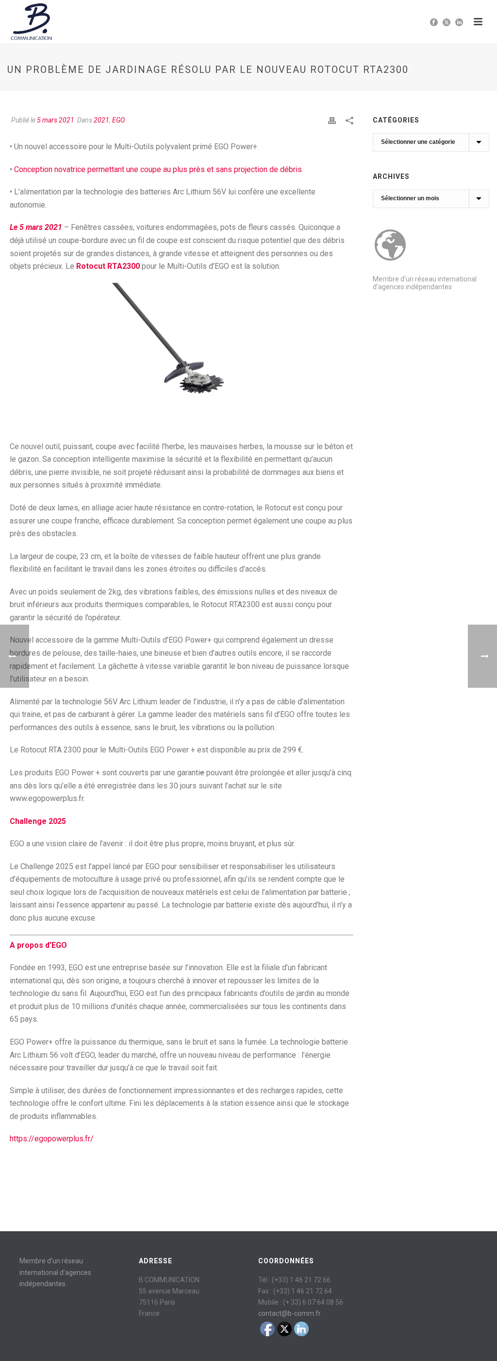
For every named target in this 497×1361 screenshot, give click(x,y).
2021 (101, 120)
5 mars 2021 (55, 120)
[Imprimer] (332, 120)
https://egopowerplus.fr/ (52, 1138)
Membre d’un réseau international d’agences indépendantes (425, 283)
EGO (118, 120)
